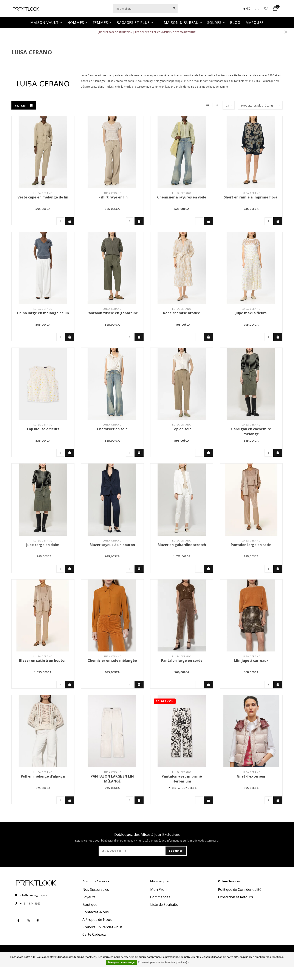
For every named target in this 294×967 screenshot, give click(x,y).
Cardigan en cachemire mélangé (251, 431)
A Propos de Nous (97, 919)
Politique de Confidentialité (239, 889)
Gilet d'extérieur (251, 776)
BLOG (235, 22)
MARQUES (255, 22)
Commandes (160, 897)
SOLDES (214, 22)
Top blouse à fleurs (42, 429)
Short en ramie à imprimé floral (251, 197)
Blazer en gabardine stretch (182, 544)
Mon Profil (158, 889)
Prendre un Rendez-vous (102, 927)
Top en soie (182, 429)
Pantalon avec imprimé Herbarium (182, 779)
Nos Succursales (95, 889)
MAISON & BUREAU (181, 22)
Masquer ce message (121, 962)
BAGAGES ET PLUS (133, 22)
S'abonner (176, 851)
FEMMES (100, 22)
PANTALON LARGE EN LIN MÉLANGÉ (112, 779)
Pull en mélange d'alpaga (43, 776)
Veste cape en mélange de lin (42, 197)
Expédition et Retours (235, 897)
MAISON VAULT (44, 22)
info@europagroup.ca (33, 895)
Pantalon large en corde (182, 660)
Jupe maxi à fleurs (251, 313)
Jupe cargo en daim (42, 544)
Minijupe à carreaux (251, 660)
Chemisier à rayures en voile (181, 197)
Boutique (89, 904)
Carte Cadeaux (94, 934)
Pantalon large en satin (251, 544)
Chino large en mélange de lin (43, 313)
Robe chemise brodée (181, 313)
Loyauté (89, 897)
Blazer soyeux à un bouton (112, 544)
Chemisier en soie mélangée (112, 660)
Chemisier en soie (112, 429)
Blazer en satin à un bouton (43, 660)
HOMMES (75, 22)
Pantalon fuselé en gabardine (112, 313)
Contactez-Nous (95, 912)
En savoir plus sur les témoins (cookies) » (163, 962)
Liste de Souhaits (164, 904)
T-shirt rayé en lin (112, 197)
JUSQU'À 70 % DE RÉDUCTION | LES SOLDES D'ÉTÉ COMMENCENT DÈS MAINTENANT (147, 32)
